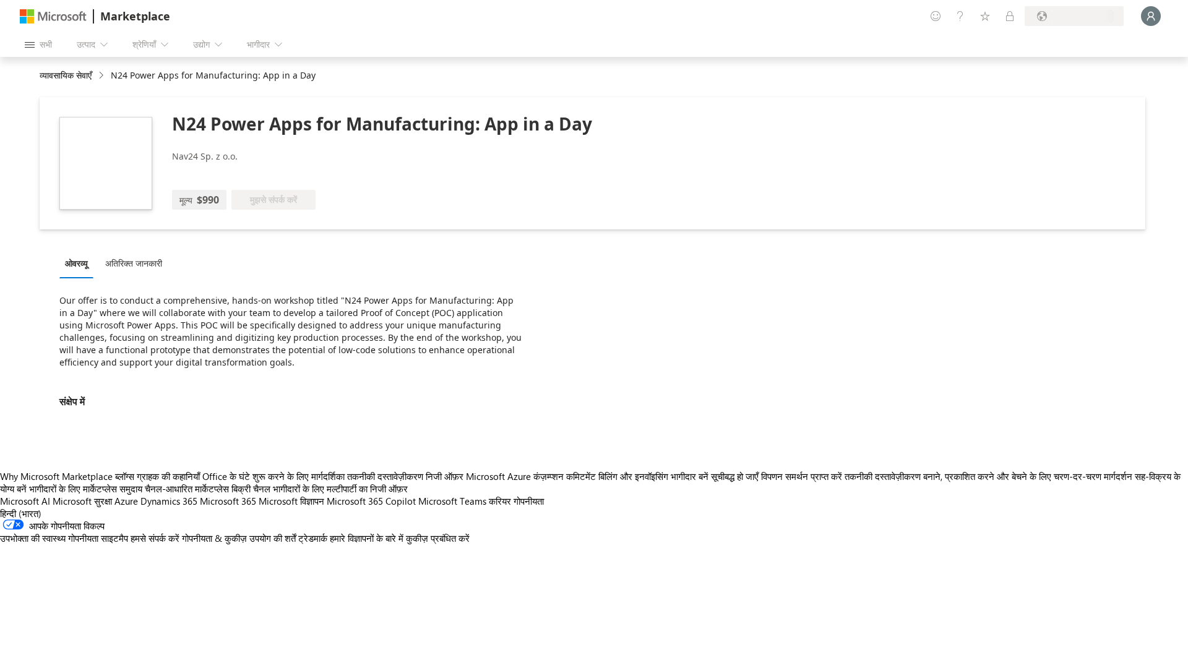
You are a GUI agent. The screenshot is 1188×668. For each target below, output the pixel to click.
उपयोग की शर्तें (272, 538)
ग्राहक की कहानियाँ (168, 476)
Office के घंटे (226, 476)
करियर (500, 501)
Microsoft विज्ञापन (291, 501)
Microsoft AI (25, 501)
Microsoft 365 (228, 501)
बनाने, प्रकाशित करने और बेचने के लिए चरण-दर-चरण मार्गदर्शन (1027, 476)
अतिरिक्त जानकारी (133, 263)
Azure (126, 501)
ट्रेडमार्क (312, 538)
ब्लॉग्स (124, 476)
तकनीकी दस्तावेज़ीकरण (385, 476)
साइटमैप (114, 538)
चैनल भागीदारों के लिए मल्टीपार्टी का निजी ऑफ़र (330, 488)
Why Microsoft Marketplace (56, 476)
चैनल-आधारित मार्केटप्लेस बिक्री (198, 488)
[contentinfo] (102, 75)
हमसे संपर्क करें (155, 538)
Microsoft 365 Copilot (371, 501)
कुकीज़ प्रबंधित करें (438, 538)
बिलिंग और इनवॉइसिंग (633, 476)
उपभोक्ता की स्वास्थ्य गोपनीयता (49, 538)
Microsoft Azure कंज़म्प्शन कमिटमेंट (532, 476)
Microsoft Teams (452, 501)
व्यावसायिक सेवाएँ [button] (66, 75)
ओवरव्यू (76, 263)
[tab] (79, 262)
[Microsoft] (53, 16)
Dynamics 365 (168, 501)
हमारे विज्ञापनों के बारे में (366, 538)
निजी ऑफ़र (444, 476)
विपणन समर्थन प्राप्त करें (801, 476)
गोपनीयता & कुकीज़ (214, 538)
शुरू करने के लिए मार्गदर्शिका (298, 476)
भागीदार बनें (689, 476)
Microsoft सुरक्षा (82, 501)
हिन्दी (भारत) (20, 513)
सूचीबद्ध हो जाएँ (735, 476)
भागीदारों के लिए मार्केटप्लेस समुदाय (85, 488)
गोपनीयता (529, 501)
